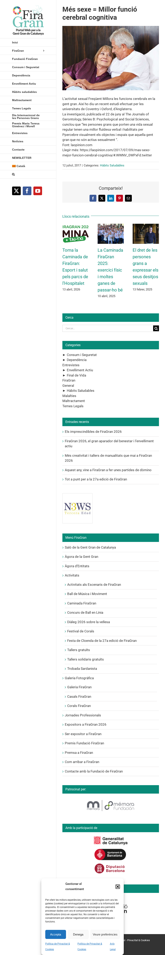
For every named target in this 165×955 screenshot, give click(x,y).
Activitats (72, 575)
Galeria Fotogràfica (79, 678)
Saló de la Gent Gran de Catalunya (90, 547)
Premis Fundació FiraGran (84, 743)
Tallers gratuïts (78, 650)
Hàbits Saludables (112, 165)
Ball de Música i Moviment (87, 594)
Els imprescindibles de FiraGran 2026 (93, 432)
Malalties (69, 396)
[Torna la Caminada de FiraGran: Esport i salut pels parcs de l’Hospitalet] (75, 226)
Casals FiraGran (79, 696)
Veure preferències (105, 934)
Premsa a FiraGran (79, 753)
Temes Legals (73, 406)
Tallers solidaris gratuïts (85, 659)
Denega (78, 934)
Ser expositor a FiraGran (83, 734)
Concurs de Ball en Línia (85, 612)
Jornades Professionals (83, 715)
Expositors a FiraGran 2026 (85, 724)
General (68, 386)
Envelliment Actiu (80, 370)
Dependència (77, 360)
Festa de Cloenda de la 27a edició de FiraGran (102, 641)
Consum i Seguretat (82, 355)
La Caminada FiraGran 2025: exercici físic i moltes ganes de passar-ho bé (110, 270)
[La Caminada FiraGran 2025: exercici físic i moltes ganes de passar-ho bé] (111, 226)
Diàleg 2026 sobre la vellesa (88, 622)
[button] (118, 887)
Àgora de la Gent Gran (81, 557)
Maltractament (73, 401)
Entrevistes (70, 365)
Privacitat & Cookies (138, 940)
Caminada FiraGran (81, 603)
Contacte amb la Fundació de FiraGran (94, 771)
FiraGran (68, 380)
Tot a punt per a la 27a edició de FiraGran (96, 479)
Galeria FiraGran (79, 687)
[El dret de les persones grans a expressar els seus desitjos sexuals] (146, 226)
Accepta (55, 934)
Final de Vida (76, 375)
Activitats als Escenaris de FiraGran (94, 585)
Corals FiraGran (79, 706)
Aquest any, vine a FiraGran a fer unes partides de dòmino (108, 470)
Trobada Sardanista (82, 669)
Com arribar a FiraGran (82, 762)
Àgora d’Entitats (77, 566)
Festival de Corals (80, 631)
